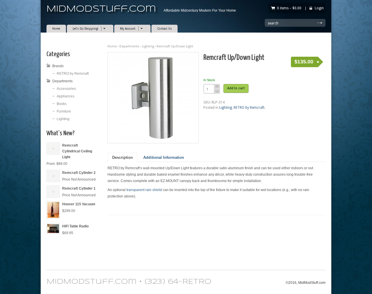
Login (319, 8)
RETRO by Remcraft (249, 108)
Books (62, 104)
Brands (58, 66)
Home (56, 28)
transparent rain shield (144, 190)
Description (122, 158)
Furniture (64, 111)
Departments (129, 46)
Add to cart (236, 88)
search (273, 23)
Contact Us (164, 28)
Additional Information (163, 158)
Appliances (65, 96)
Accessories (66, 89)
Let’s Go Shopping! (82, 28)
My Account (124, 28)
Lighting (148, 46)
